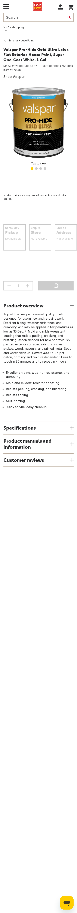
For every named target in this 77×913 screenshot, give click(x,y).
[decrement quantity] (9, 286)
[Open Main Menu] (6, 6)
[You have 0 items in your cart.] (71, 6)
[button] (60, 7)
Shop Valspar (14, 76)
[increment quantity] (27, 286)
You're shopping (13, 27)
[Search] (69, 17)
